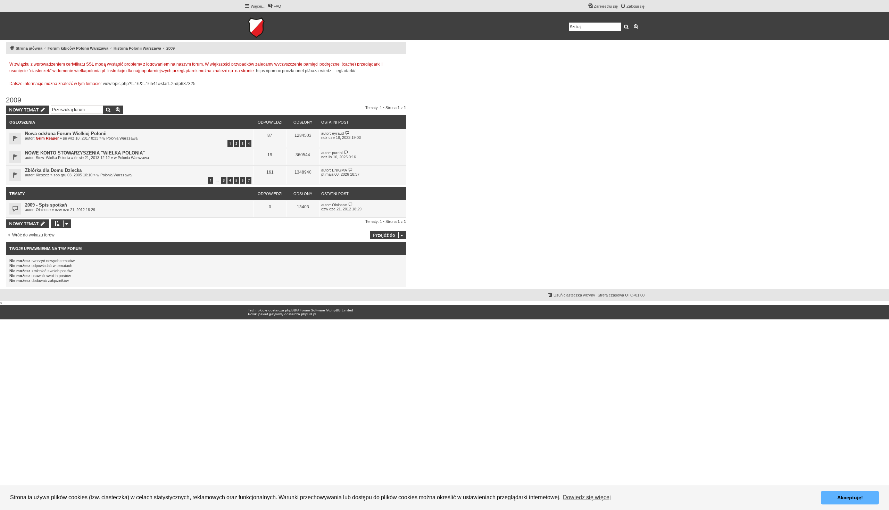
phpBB (290, 310)
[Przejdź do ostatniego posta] (347, 133)
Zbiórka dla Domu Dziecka (53, 170)
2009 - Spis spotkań (46, 205)
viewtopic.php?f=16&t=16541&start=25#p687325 (149, 83)
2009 (13, 100)
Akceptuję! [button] (850, 497)
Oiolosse (43, 210)
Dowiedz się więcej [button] (587, 497)
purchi (337, 153)
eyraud (338, 133)
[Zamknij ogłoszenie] (400, 63)
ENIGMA (339, 170)
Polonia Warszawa (122, 138)
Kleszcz (42, 175)
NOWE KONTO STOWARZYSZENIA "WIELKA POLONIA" (85, 153)
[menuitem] (274, 6)
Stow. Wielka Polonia (53, 158)
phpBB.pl (308, 314)
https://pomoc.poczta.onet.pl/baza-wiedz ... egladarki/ (305, 70)
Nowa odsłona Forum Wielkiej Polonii (66, 133)
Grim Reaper (47, 138)
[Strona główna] (277, 26)
